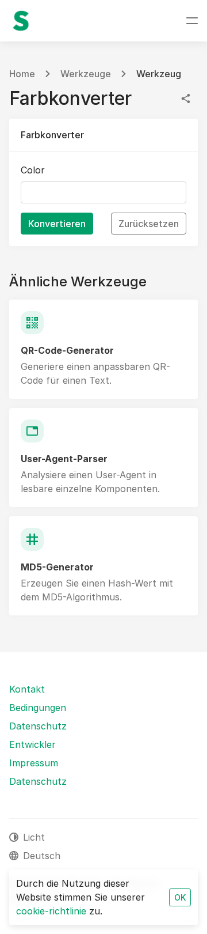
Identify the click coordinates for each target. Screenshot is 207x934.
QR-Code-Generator (67, 350)
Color (33, 170)
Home (22, 74)
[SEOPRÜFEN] (20, 20)
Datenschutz (38, 726)
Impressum (33, 763)
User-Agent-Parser (64, 458)
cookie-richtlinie (51, 911)
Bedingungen (37, 707)
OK (180, 897)
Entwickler (32, 744)
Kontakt (27, 689)
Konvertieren (57, 223)
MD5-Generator (57, 567)
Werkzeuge (85, 74)
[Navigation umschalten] (192, 21)
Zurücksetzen (148, 223)
